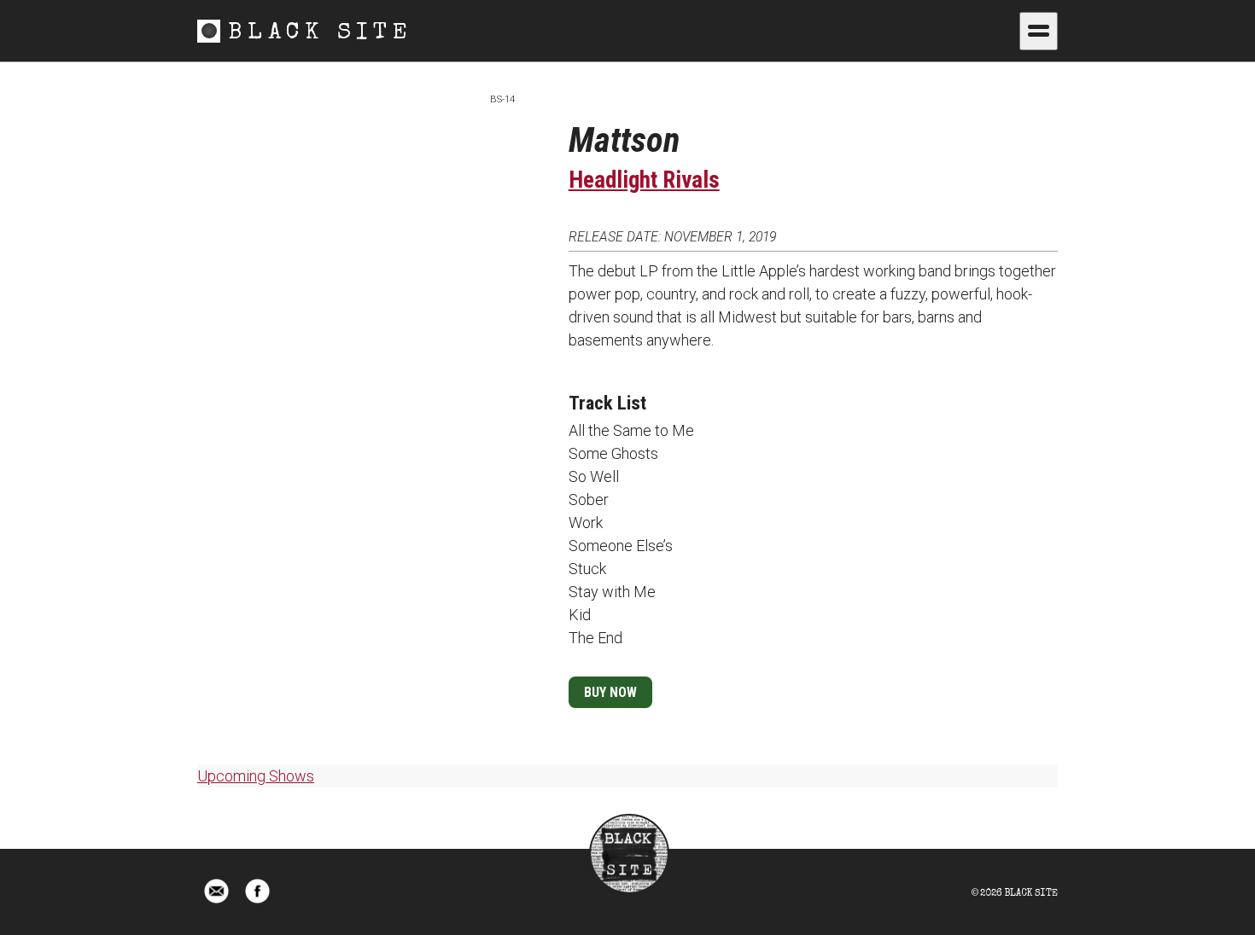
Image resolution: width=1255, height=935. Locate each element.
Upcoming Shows (255, 776)
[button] (1038, 31)
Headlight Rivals (644, 180)
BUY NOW (610, 692)
